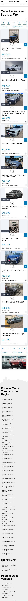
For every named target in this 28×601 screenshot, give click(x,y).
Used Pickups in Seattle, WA (8, 596)
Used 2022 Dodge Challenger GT (13, 143)
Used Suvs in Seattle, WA (7, 584)
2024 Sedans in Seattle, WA (7, 420)
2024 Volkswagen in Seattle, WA (8, 479)
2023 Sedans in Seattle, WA (7, 471)
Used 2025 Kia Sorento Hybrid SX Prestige (14, 207)
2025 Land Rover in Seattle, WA (8, 499)
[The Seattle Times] (14, 1)
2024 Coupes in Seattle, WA (7, 534)
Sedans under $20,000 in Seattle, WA (9, 570)
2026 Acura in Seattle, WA (7, 550)
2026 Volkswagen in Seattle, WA (8, 542)
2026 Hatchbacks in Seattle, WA (8, 526)
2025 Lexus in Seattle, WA (7, 443)
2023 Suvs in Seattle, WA (7, 408)
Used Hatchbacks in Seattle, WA (8, 592)
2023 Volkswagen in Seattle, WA (8, 463)
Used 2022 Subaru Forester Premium (12, 49)
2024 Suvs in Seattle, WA (7, 404)
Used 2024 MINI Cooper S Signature (11, 239)
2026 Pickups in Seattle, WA (8, 530)
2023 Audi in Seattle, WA (7, 459)
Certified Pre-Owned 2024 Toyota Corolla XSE (13, 334)
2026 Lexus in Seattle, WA (7, 491)
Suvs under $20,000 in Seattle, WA (9, 566)
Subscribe (25, 5)
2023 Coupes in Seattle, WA (7, 538)
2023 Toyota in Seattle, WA (7, 451)
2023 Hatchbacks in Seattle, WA (8, 483)
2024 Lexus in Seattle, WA (7, 431)
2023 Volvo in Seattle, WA (7, 475)
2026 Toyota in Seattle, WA (7, 428)
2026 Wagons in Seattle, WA (8, 546)
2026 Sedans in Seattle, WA (7, 502)
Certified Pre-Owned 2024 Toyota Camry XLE (13, 271)
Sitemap (14, 600)
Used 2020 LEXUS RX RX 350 (13, 302)
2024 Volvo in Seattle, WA (7, 495)
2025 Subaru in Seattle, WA (7, 447)
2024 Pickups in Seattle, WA (8, 487)
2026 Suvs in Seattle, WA (7, 424)
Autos (2, 5)
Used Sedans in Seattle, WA (7, 588)
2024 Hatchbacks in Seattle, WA (8, 506)
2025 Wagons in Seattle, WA (8, 522)
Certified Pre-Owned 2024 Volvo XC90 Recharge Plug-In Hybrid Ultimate (13, 113)
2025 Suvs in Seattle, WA (7, 400)
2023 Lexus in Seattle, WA (7, 439)
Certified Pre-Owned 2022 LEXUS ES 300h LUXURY (14, 176)
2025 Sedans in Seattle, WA (7, 455)
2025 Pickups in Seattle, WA (8, 518)
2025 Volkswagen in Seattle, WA (8, 435)
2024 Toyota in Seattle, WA (7, 412)
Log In (21, 5)
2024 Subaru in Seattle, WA (7, 467)
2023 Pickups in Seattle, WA (8, 514)
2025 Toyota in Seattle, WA (7, 416)
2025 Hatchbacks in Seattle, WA (8, 510)
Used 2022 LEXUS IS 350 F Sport (14, 80)
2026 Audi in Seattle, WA (7, 554)
